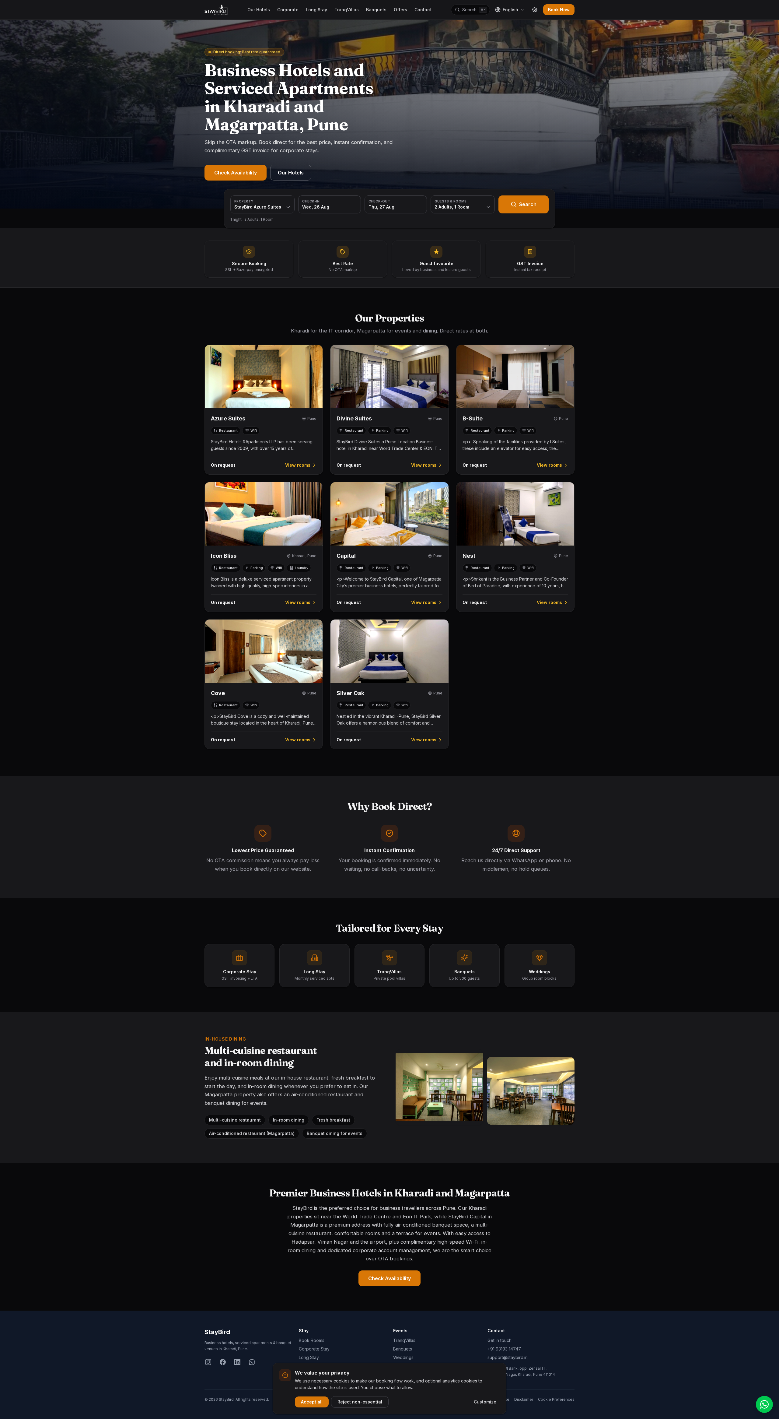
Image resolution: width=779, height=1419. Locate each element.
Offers (400, 9)
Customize (485, 1401)
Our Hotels (258, 9)
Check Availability (235, 173)
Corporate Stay (314, 1348)
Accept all (312, 1401)
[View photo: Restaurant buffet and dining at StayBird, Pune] (531, 1091)
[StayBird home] (216, 9)
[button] (263, 410)
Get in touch (499, 1340)
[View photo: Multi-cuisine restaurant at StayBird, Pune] (439, 1087)
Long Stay (316, 9)
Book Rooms (311, 1340)
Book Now (559, 9)
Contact (422, 9)
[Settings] (534, 9)
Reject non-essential (359, 1401)
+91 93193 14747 (504, 1348)
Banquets (376, 9)
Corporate (288, 9)
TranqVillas (346, 9)
